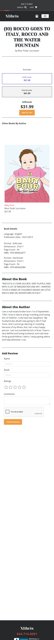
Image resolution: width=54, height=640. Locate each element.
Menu (45, 16)
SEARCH (20, 7)
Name (7, 358)
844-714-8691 (27, 4)
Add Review (10, 353)
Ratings (7, 381)
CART (32, 7)
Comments (9, 394)
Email (6, 369)
